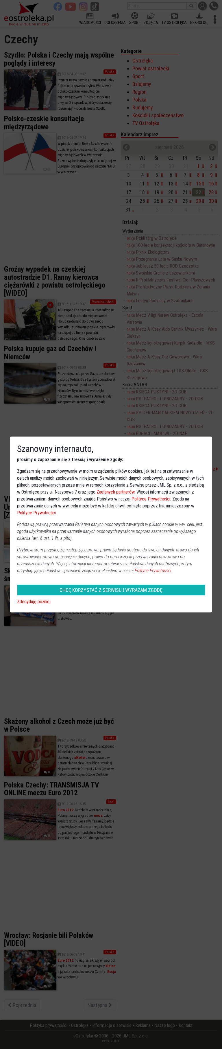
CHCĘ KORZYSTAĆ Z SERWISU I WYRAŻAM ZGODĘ (111, 590)
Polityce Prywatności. (153, 570)
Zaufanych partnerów (115, 492)
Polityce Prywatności (151, 499)
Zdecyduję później (34, 601)
